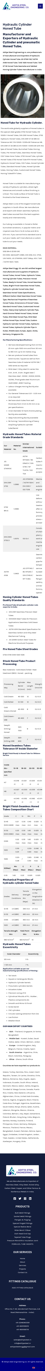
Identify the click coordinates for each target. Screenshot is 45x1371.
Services (22, 1265)
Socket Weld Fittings (22, 1216)
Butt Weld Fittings (22, 1213)
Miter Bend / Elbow (22, 1230)
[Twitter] (20, 1198)
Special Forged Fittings (22, 1223)
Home (22, 1258)
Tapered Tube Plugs (22, 1237)
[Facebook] (14, 1198)
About (22, 1262)
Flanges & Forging (22, 1220)
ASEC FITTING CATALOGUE (22, 1288)
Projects (22, 1269)
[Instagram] (25, 1198)
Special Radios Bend (22, 1227)
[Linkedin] (30, 1198)
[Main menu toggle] (40, 6)
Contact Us (22, 1272)
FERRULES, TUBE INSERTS (22, 1244)
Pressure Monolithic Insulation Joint (22, 1240)
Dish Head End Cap (22, 1233)
